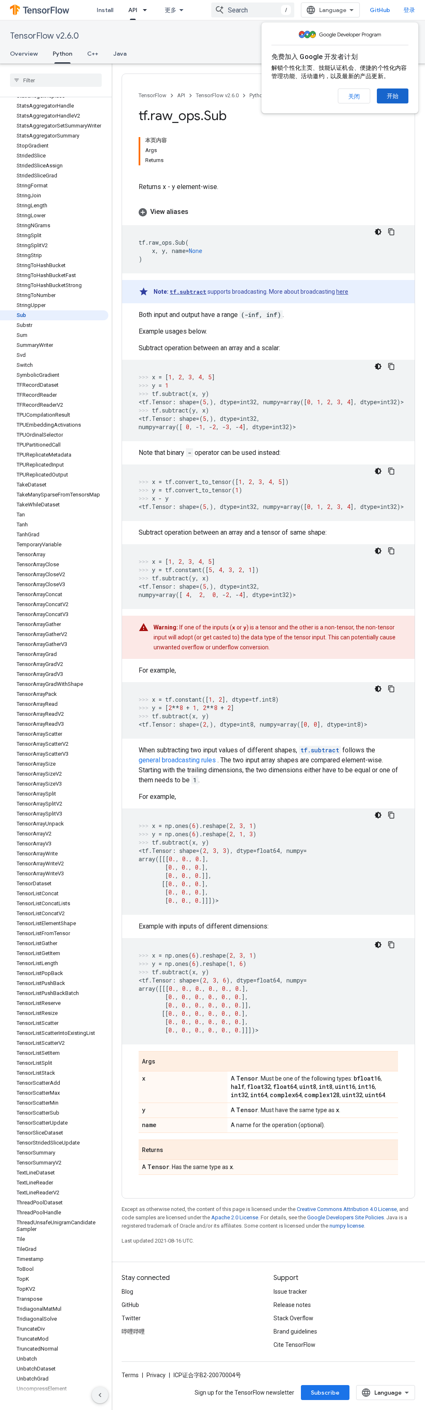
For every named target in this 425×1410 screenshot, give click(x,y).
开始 (392, 96)
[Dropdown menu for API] (147, 10)
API (132, 10)
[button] (268, 212)
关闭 (354, 96)
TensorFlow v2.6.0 (44, 36)
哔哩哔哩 (133, 1331)
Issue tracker (290, 1291)
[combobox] (252, 9)
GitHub (380, 10)
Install (105, 10)
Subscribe (325, 1392)
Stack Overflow (293, 1318)
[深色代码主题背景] (378, 231)
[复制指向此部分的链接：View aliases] (196, 212)
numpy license (347, 1226)
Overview (24, 53)
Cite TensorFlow (294, 1344)
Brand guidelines (295, 1331)
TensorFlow (152, 95)
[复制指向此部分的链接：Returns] (171, 1150)
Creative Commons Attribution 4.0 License (347, 1209)
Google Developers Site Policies (345, 1217)
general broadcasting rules (177, 760)
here (342, 291)
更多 (170, 10)
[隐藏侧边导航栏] (100, 1395)
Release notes (292, 1305)
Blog (127, 1291)
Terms (130, 1375)
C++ (92, 53)
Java (120, 53)
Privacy (156, 1375)
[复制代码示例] (391, 231)
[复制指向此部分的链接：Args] (163, 1062)
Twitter (131, 1318)
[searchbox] (56, 80)
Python (62, 53)
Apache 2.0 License (234, 1217)
